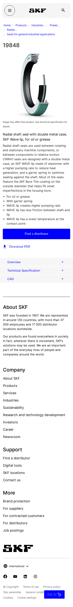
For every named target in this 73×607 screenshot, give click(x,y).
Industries (11, 400)
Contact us (11, 480)
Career (8, 429)
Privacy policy (51, 586)
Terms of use (31, 586)
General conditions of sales (42, 592)
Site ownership (12, 592)
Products (21, 25)
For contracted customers (23, 516)
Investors (10, 422)
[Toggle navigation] (9, 10)
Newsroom (11, 437)
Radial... (12, 29)
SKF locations (14, 473)
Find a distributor (36, 233)
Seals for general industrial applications (31, 34)
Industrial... (38, 25)
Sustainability (13, 408)
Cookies (8, 597)
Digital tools (12, 465)
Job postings (13, 530)
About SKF (11, 378)
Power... (55, 25)
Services (9, 393)
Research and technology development (34, 415)
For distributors (15, 523)
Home (7, 25)
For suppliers (13, 508)
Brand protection (16, 501)
